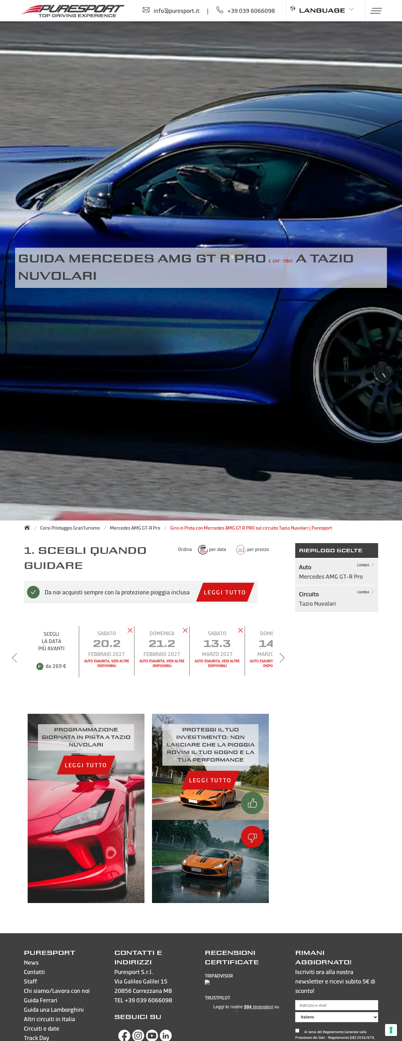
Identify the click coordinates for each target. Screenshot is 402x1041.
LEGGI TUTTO (225, 592)
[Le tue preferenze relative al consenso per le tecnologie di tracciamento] (391, 1030)
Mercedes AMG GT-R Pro (135, 528)
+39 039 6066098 (148, 1000)
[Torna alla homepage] (29, 527)
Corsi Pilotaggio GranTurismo (70, 528)
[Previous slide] (14, 658)
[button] (374, 11)
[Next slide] (282, 658)
